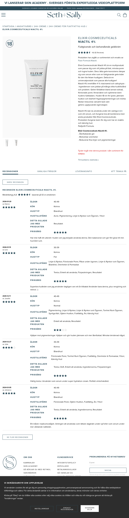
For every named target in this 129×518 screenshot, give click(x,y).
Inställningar (42, 509)
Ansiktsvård (24, 26)
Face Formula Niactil (87, 61)
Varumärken (30, 473)
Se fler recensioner (17, 437)
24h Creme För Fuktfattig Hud (67, 26)
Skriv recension (15, 182)
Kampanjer (29, 463)
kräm (120, 111)
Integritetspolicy (66, 463)
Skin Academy (31, 466)
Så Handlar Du (65, 473)
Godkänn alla (89, 508)
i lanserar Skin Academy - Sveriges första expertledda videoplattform (66, 3)
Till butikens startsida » (88, 160)
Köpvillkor (63, 466)
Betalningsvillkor (66, 469)
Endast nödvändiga (67, 508)
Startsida (8, 26)
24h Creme (40, 26)
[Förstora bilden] (37, 87)
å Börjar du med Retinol (38, 469)
